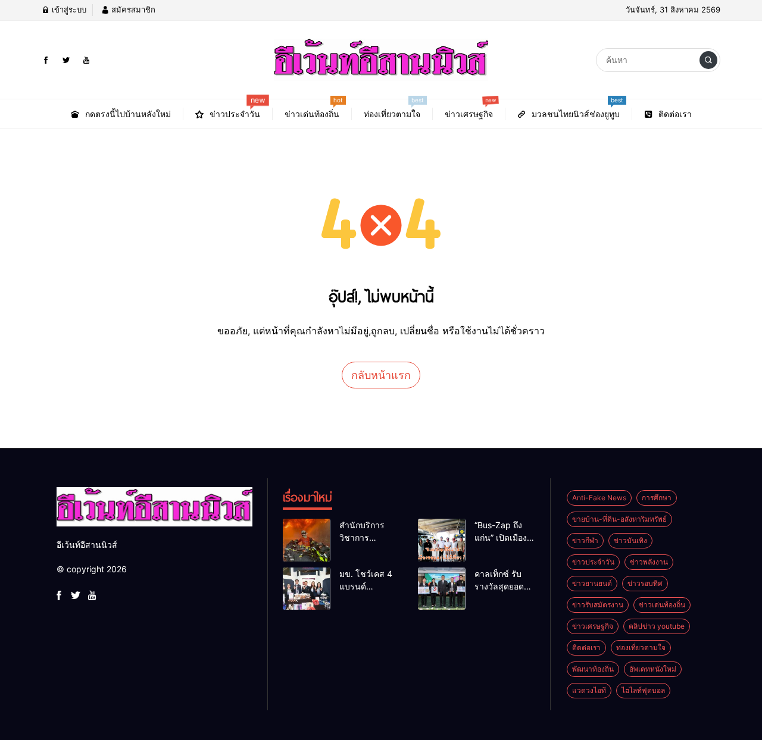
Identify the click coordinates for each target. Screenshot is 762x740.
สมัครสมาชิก (132, 9)
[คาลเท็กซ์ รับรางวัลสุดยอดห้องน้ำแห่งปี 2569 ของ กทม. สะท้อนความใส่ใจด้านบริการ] (442, 588)
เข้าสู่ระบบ (67, 9)
